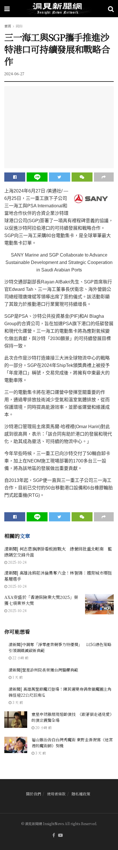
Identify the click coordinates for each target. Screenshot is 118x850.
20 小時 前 (43, 727)
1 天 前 (17, 677)
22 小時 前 (19, 657)
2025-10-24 (17, 562)
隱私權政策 (81, 794)
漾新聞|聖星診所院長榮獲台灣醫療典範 (43, 670)
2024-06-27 (14, 73)
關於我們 (33, 794)
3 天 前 (17, 702)
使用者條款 (56, 794)
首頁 (7, 25)
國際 (19, 25)
